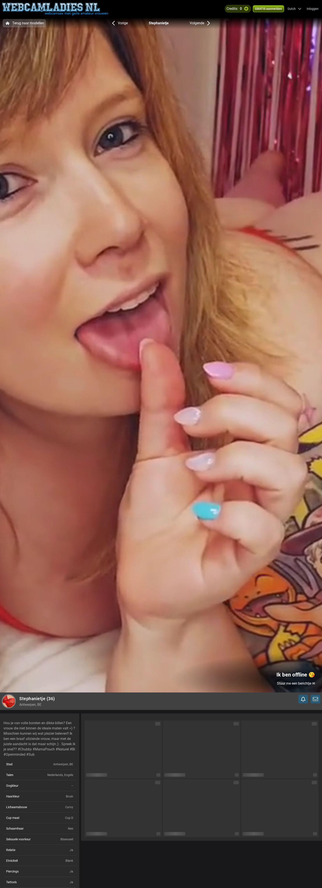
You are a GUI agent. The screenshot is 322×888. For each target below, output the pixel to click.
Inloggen (312, 8)
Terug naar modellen (28, 23)
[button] (294, 8)
